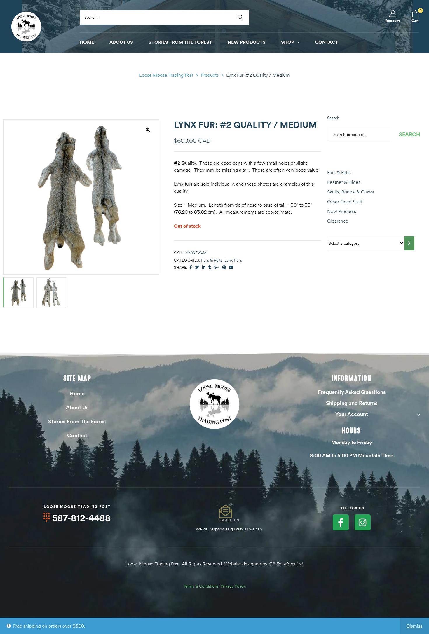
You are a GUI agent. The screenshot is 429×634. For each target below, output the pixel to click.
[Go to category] (409, 243)
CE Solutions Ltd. (286, 564)
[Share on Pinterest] (224, 267)
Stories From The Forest (77, 421)
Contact (77, 435)
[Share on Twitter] (196, 267)
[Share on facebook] (190, 267)
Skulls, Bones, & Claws (350, 192)
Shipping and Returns (351, 403)
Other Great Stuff (344, 202)
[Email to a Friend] (231, 267)
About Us (77, 407)
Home (77, 393)
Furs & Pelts (211, 260)
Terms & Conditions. (201, 586)
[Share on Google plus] (216, 267)
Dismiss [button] (414, 626)
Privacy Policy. (233, 586)
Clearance (337, 221)
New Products (341, 211)
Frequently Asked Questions (352, 392)
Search (333, 117)
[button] (148, 129)
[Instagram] (363, 522)
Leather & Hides (343, 182)
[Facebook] (341, 522)
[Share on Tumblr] (209, 267)
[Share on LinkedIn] (203, 267)
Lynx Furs (233, 260)
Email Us (229, 520)
